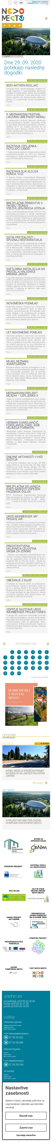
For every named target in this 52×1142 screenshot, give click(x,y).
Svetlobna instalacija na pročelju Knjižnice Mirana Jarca (25, 271)
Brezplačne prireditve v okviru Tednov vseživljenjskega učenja (25, 205)
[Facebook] (4, 25)
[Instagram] (9, 25)
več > (8, 105)
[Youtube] (14, 25)
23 (19, 668)
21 (5, 668)
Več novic (37, 782)
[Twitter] (19, 25)
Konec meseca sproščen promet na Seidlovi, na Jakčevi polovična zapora (25, 773)
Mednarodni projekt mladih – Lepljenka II (22, 394)
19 (40, 662)
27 (47, 668)
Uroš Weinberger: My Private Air (22, 518)
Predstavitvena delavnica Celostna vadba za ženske (21, 548)
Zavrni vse (26, 1127)
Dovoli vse (26, 1115)
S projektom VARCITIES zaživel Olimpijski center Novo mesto (24, 821)
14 (5, 662)
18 (33, 662)
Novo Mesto (19, 14)
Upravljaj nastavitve (26, 1135)
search (10, 2)
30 (19, 673)
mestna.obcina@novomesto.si (18, 1033)
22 (12, 668)
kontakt (15, 2)
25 (33, 668)
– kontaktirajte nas (38, 3)
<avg (4, 644)
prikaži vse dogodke (39, 677)
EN (21, 2)
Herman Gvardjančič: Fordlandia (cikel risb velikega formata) (23, 425)
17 (26, 662)
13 (47, 657)
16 (19, 662)
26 (40, 668)
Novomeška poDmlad (22, 303)
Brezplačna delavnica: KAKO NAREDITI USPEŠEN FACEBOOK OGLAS (23, 489)
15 (12, 662)
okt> (48, 644)
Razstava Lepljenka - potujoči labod (22, 147)
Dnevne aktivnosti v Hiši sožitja (24, 458)
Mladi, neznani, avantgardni (17, 363)
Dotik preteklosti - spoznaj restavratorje (24, 239)
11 (33, 657)
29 (12, 673)
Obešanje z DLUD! (19, 580)
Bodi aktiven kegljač (22, 85)
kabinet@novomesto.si (16, 1061)
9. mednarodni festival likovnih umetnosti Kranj (25, 116)
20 (47, 662)
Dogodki (7, 56)
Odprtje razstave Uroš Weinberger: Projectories (26, 611)
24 (26, 668)
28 (5, 673)
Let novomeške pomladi (24, 332)
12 (40, 657)
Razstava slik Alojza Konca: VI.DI (22, 173)
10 (26, 657)
